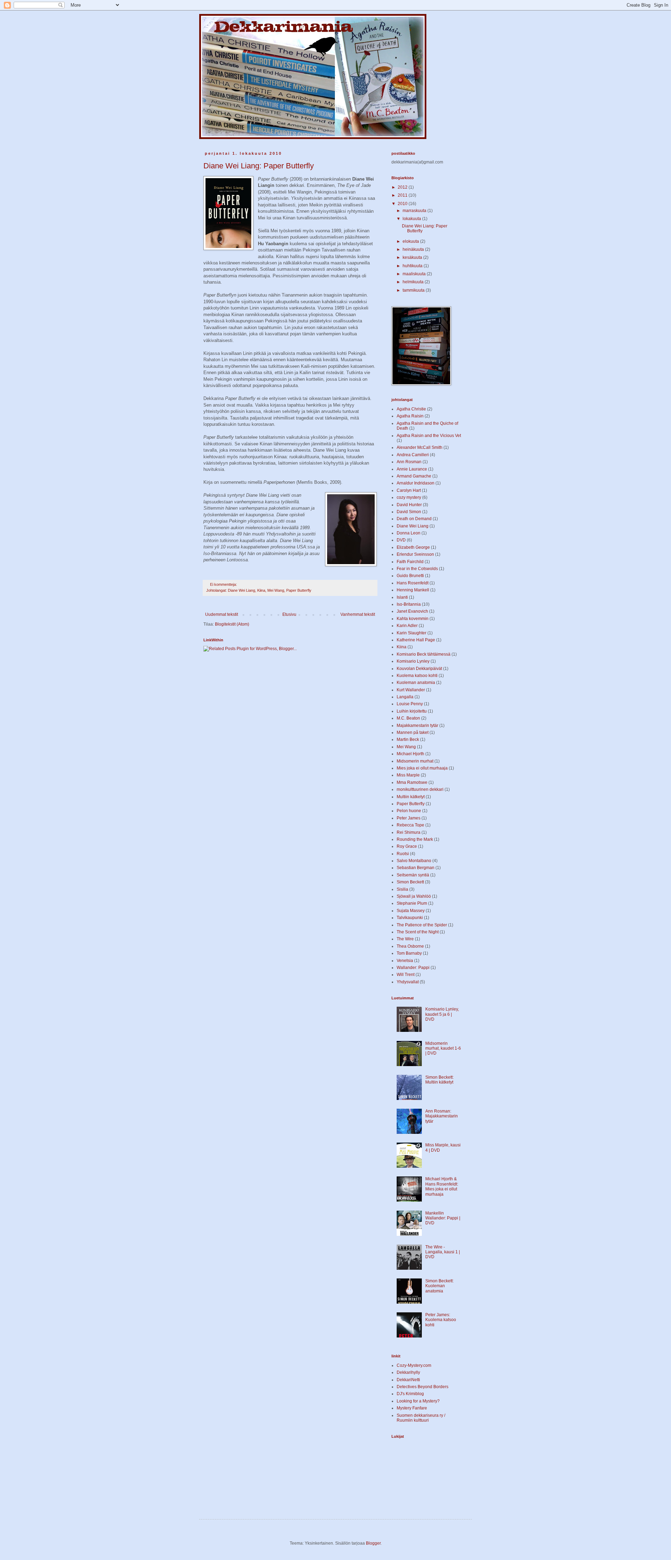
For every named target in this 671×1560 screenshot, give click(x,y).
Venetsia (405, 960)
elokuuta (411, 241)
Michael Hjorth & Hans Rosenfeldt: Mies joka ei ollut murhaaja (441, 1186)
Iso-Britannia (409, 604)
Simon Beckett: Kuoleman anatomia (439, 1285)
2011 (403, 195)
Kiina (261, 590)
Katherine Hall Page (416, 639)
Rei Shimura (408, 832)
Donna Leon (408, 533)
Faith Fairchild (410, 561)
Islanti (402, 597)
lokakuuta (412, 218)
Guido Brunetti (410, 575)
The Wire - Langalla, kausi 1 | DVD (442, 1252)
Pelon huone (409, 810)
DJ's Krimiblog (410, 1393)
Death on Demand (414, 518)
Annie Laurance (412, 469)
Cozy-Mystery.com (414, 1365)
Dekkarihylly (408, 1372)
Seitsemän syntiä (413, 875)
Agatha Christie (411, 409)
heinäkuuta (414, 249)
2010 (403, 203)
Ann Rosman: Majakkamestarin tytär (441, 1116)
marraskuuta (415, 210)
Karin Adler (407, 625)
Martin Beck (408, 739)
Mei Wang (275, 590)
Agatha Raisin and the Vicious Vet (429, 435)
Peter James (408, 818)
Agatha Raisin (410, 416)
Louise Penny (410, 703)
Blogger (373, 1543)
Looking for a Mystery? (418, 1401)
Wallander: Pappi (413, 967)
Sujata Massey (411, 910)
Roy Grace (407, 846)
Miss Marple (408, 775)
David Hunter (409, 504)
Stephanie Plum (412, 903)
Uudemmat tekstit (221, 614)
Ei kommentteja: (224, 584)
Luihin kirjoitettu (412, 711)
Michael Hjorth (410, 753)
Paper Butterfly (298, 590)
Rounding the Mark (415, 839)
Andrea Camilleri (413, 454)
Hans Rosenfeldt (412, 583)
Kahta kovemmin (412, 618)
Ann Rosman (409, 461)
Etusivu (289, 614)
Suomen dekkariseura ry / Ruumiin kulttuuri (421, 1418)
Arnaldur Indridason (415, 483)
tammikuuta (414, 290)
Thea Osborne (410, 946)
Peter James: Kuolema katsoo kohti (440, 1319)
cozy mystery (409, 497)
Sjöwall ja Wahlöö (414, 896)
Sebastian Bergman (415, 867)
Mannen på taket (412, 732)
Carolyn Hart (409, 490)
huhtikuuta (413, 265)
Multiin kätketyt (411, 796)
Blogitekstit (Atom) (232, 624)
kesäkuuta (413, 257)
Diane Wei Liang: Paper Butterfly (258, 165)
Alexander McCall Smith (419, 447)
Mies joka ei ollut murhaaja (422, 768)
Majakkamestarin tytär (417, 725)
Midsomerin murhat (415, 761)
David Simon (409, 511)
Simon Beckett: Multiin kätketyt (439, 1080)
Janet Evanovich (412, 611)
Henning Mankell (413, 590)
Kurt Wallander (411, 689)
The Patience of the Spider (422, 925)
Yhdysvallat (408, 981)
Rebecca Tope (410, 825)
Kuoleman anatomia (416, 682)
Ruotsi (403, 853)
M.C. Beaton (408, 718)
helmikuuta (414, 281)
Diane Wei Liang (241, 590)
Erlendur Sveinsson (415, 554)
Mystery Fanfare (412, 1408)
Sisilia (402, 889)
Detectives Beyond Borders (422, 1386)
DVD (401, 540)
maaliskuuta (415, 273)
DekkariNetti (408, 1379)
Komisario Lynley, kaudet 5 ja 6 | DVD (442, 1014)
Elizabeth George (413, 547)
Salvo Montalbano (414, 860)
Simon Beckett (410, 882)
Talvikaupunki (410, 917)
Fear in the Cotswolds (417, 568)
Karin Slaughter (411, 632)
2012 (403, 187)
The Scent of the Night (418, 932)
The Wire (405, 938)
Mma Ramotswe (412, 782)
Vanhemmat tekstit (357, 614)
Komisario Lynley (413, 661)
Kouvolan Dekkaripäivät (419, 668)
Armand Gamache (414, 476)
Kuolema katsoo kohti (417, 675)
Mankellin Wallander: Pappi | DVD (442, 1218)
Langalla (405, 696)
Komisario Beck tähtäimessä (423, 654)
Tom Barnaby (409, 953)
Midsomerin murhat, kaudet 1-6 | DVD (443, 1048)
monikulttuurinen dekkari (420, 789)
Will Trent (405, 974)
